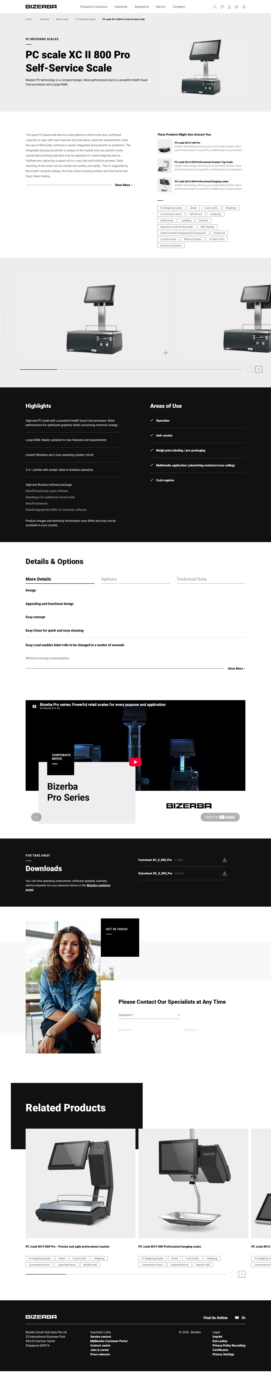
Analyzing (215, 214)
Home (29, 19)
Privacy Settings (223, 1354)
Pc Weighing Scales (171, 208)
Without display (192, 239)
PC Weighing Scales (85, 19)
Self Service (195, 214)
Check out (219, 233)
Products (44, 19)
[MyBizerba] (229, 6)
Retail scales (62, 19)
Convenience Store (171, 214)
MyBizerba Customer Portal (108, 1341)
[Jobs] (236, 6)
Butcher (203, 220)
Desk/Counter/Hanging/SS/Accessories (183, 233)
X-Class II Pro (217, 239)
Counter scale (168, 239)
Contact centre (100, 1345)
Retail (193, 208)
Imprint (217, 1336)
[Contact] (222, 6)
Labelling (186, 220)
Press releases (100, 1354)
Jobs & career (99, 1350)
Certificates (220, 1350)
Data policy (220, 1341)
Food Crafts (211, 208)
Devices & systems (170, 245)
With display (207, 226)
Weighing (231, 208)
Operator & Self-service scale (176, 226)
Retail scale (166, 220)
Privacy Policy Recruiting (229, 1345)
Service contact (100, 1336)
